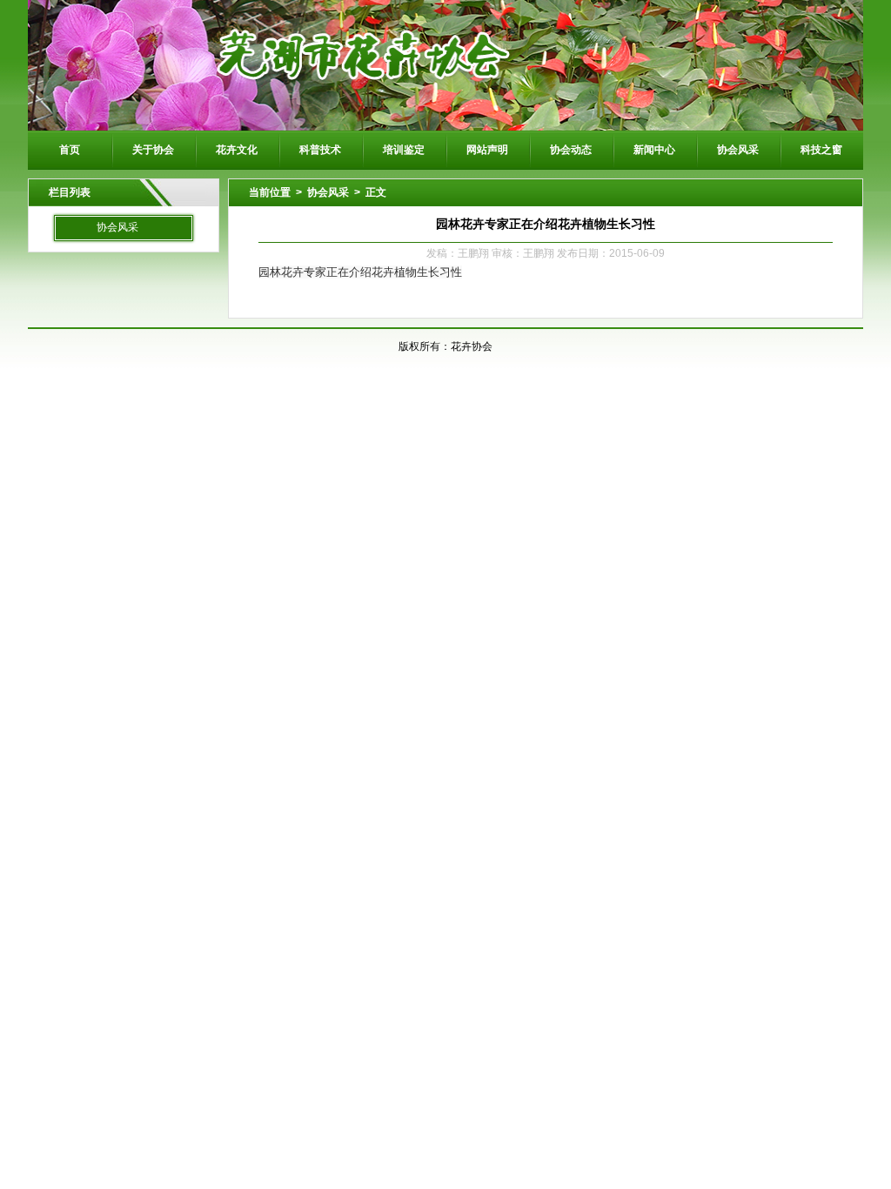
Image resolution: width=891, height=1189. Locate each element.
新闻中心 (654, 150)
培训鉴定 (404, 150)
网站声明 (487, 150)
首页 (69, 150)
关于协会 (153, 150)
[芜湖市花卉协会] (445, 64)
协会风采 (738, 150)
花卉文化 (237, 150)
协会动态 (571, 150)
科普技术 (320, 150)
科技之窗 (821, 150)
